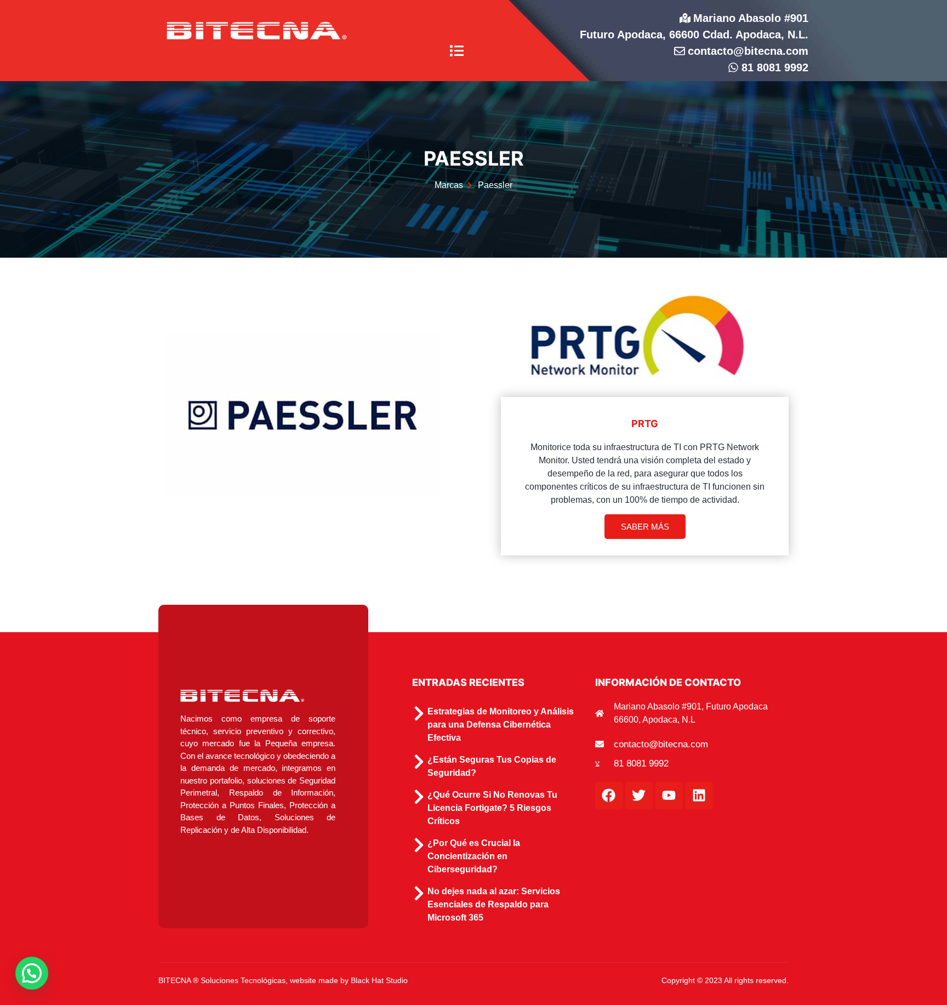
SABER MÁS (645, 526)
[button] (457, 51)
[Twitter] (639, 795)
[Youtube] (669, 795)
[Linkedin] (699, 795)
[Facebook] (609, 795)
